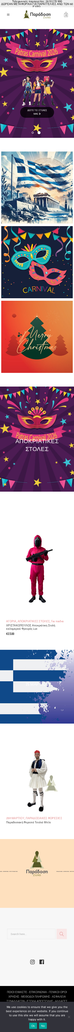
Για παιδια (57, 621)
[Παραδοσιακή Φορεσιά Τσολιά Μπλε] (37, 776)
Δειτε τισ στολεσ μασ (37, 112)
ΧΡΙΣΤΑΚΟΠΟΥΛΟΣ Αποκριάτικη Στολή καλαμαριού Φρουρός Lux (30, 627)
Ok (33, 1025)
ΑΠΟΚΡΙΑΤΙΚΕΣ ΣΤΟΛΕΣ (34, 621)
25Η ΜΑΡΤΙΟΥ (15, 818)
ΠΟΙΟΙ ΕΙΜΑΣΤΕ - (18, 992)
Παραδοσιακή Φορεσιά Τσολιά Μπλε (28, 822)
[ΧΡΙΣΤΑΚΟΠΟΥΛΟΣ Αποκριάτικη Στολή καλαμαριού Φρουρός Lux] (37, 561)
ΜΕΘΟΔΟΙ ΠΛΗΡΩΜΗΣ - (36, 997)
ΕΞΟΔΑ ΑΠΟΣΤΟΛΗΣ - (41, 1001)
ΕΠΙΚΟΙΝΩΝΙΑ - (39, 992)
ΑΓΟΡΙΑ (11, 621)
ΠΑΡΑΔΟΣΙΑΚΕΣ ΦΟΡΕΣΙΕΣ (44, 818)
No (43, 1025)
